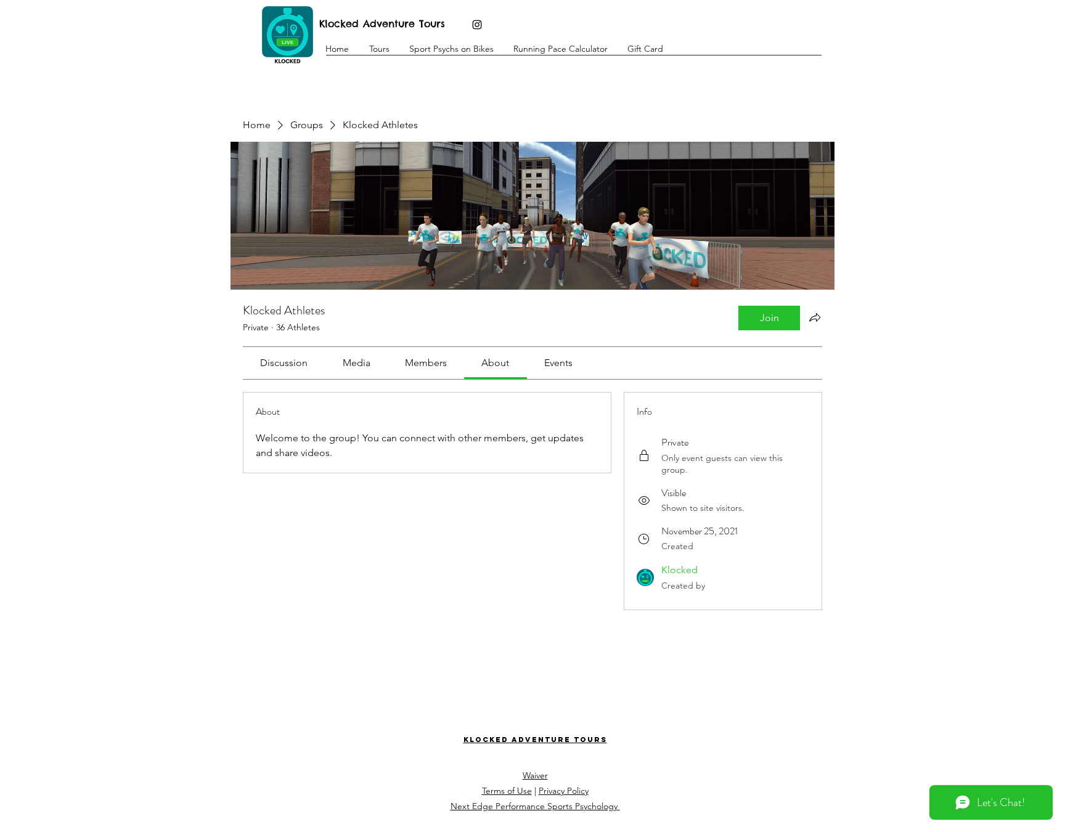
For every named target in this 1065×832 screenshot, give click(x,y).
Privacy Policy (564, 790)
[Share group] (814, 317)
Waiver (535, 775)
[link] (284, 363)
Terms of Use (507, 790)
